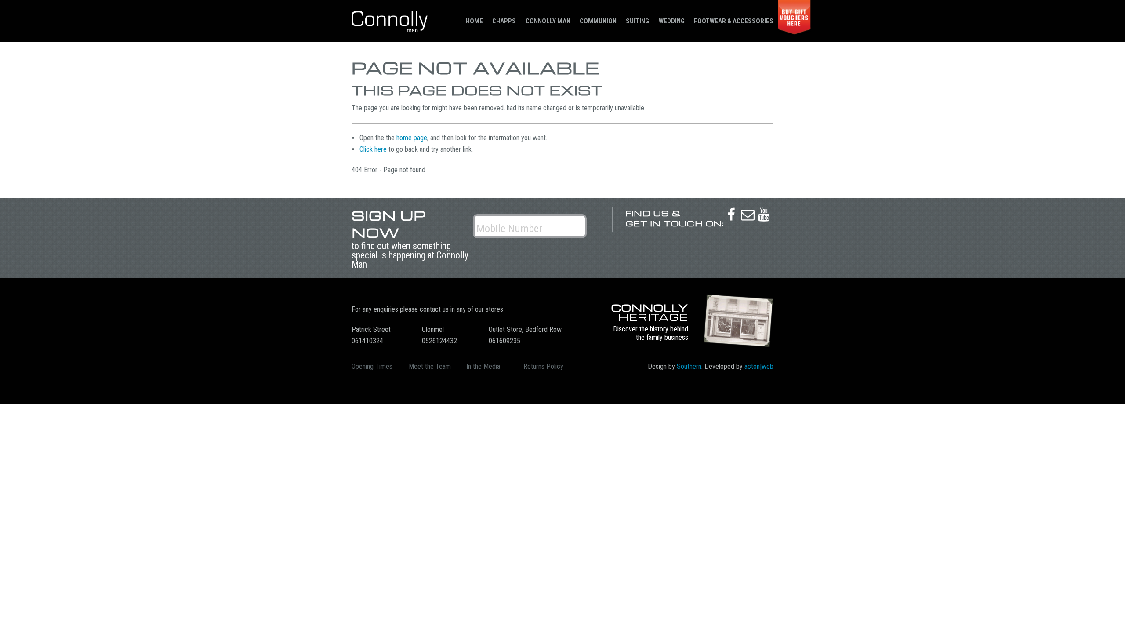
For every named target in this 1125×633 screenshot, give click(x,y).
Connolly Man (548, 21)
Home (474, 21)
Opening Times (372, 366)
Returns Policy (543, 366)
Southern (689, 366)
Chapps (504, 21)
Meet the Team (430, 366)
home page (411, 138)
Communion (598, 21)
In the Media (483, 366)
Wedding (672, 21)
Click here (373, 149)
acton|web (758, 366)
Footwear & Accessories (733, 21)
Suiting (637, 21)
